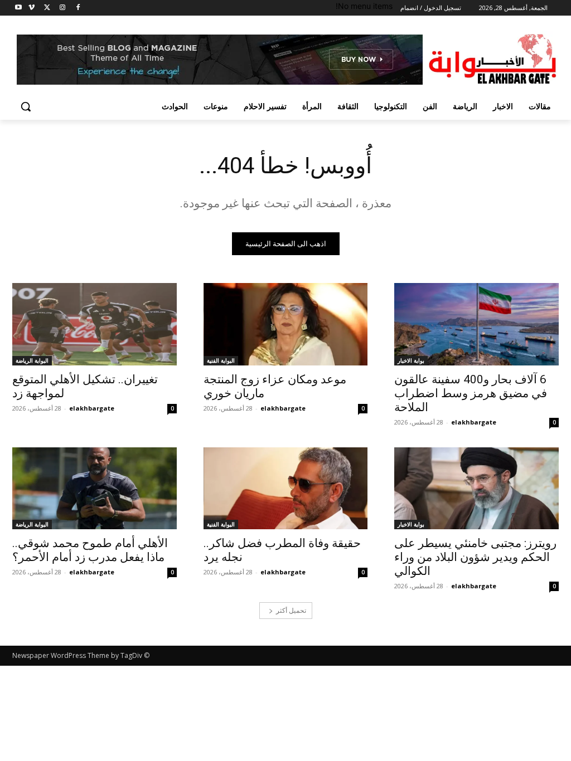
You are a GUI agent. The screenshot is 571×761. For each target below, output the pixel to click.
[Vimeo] (31, 8)
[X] (47, 8)
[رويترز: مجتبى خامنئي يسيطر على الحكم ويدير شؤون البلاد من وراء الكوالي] (476, 488)
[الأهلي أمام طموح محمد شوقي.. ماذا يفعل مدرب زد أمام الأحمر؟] (94, 488)
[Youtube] (18, 8)
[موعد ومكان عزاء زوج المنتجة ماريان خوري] (286, 324)
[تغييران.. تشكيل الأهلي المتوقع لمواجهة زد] (94, 324)
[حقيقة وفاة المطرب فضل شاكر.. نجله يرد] (286, 488)
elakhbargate (473, 422)
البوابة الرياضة (32, 360)
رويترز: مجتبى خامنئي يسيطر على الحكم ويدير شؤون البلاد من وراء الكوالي (475, 557)
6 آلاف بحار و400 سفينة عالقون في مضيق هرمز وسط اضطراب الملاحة (470, 393)
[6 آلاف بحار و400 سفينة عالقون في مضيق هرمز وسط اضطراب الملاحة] (476, 324)
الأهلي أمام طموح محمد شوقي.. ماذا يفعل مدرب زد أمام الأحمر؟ (90, 550)
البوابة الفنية (221, 360)
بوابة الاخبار (411, 360)
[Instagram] (62, 8)
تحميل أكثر (291, 610)
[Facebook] (77, 8)
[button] (25, 106)
